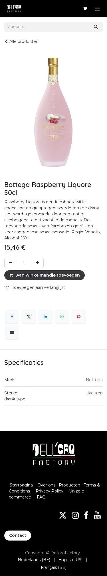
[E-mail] (12, 332)
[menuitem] (34, 560)
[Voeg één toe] (37, 263)
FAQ (41, 497)
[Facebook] (12, 316)
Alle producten (24, 41)
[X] (29, 316)
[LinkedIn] (45, 316)
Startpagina (21, 485)
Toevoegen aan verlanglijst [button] (38, 287)
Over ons (46, 485)
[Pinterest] (79, 316)
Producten (69, 485)
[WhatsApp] (62, 316)
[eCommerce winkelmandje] (85, 8)
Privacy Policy (49, 491)
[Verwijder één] (10, 263)
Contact (17, 535)
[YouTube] (97, 515)
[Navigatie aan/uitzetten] (97, 8)
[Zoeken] (96, 27)
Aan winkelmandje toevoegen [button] (47, 275)
